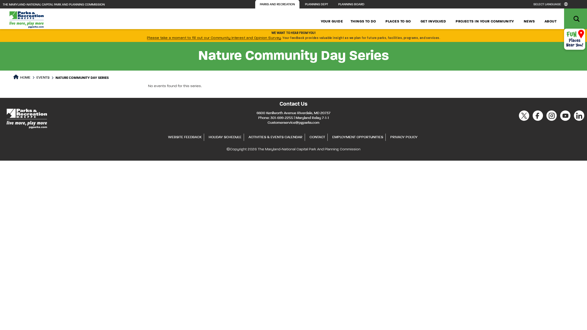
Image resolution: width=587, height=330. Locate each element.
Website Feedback (185, 137)
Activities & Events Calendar (275, 137)
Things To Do (363, 21)
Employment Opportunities (357, 137)
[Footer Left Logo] (26, 118)
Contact (317, 137)
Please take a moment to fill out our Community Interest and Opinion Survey (214, 38)
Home (24, 78)
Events (43, 78)
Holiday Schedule (225, 137)
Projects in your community (485, 21)
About (551, 21)
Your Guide (332, 21)
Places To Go (398, 21)
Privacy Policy (404, 137)
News (529, 21)
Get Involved (433, 21)
